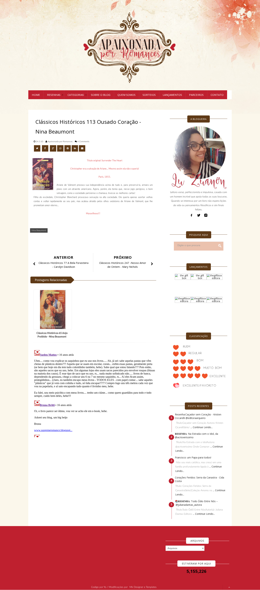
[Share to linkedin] (75, 148)
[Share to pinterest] (67, 148)
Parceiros (196, 95)
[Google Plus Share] (53, 148)
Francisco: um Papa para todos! (193, 457)
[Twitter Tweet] (37, 148)
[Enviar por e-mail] (82, 148)
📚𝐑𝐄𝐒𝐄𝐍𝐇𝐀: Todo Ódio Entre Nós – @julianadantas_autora (196, 503)
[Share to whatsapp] (60, 148)
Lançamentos (172, 95)
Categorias (76, 95)
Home (36, 95)
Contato (217, 95)
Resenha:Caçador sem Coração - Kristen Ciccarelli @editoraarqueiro (198, 416)
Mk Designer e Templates (143, 587)
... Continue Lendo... (201, 427)
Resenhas (53, 95)
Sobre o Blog (100, 95)
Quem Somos (126, 95)
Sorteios (149, 95)
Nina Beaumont (38, 230)
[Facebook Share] (45, 148)
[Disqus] (95, 393)
